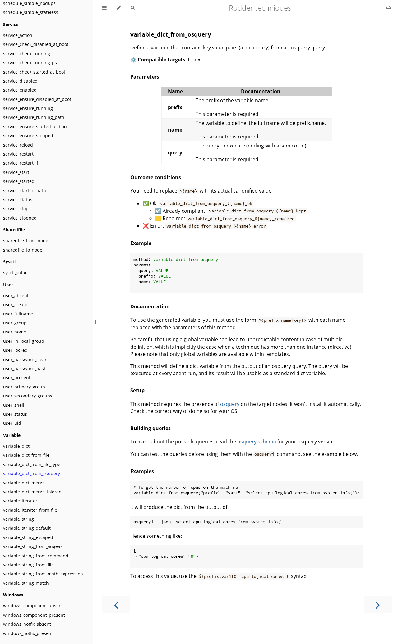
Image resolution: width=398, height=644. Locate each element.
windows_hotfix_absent (27, 624)
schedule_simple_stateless (30, 12)
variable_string (18, 519)
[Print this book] (388, 7)
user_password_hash (25, 368)
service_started (19, 181)
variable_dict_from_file (26, 455)
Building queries (150, 428)
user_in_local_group (23, 341)
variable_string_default (27, 528)
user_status (15, 414)
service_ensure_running (28, 108)
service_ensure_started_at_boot (35, 126)
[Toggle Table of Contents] (104, 8)
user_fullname (18, 314)
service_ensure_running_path (33, 117)
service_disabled (20, 81)
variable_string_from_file (28, 565)
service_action (17, 35)
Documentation (150, 306)
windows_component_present (34, 615)
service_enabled (20, 90)
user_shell (13, 405)
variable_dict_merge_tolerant (33, 492)
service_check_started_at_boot (34, 72)
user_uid (12, 423)
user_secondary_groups (27, 396)
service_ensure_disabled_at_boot (37, 99)
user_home (14, 332)
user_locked (15, 350)
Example (140, 243)
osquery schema (256, 441)
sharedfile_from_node (25, 240)
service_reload (18, 145)
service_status (17, 199)
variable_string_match (26, 583)
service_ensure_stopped (28, 135)
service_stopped (20, 218)
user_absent (16, 295)
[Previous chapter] (116, 604)
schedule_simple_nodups (29, 3)
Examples (142, 471)
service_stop (16, 208)
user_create (15, 304)
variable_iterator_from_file (30, 510)
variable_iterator (20, 501)
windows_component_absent (33, 606)
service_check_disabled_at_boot (35, 44)
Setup (137, 390)
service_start (16, 172)
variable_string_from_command (35, 556)
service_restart (18, 154)
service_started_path (24, 190)
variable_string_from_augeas (32, 546)
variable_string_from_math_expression (43, 574)
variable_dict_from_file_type (31, 464)
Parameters (144, 76)
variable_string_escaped (28, 537)
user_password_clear (25, 359)
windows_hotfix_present (28, 633)
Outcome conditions (155, 177)
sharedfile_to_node (22, 250)
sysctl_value (15, 272)
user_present (16, 377)
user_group (15, 323)
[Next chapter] (378, 604)
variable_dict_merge (24, 483)
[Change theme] (119, 8)
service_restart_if (20, 163)
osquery (229, 404)
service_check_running (26, 54)
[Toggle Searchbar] (132, 8)
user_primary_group (24, 387)
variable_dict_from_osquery (31, 473)
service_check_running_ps (30, 63)
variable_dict (16, 446)
